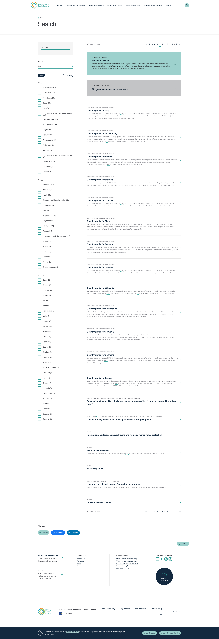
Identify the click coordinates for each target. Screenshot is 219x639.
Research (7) (48, 231)
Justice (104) (48, 190)
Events (79, 566)
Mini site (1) (47, 172)
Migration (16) (48, 221)
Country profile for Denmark (100, 355)
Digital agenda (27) (50, 205)
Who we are (81, 559)
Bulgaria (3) (47, 414)
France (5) (47, 331)
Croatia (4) (47, 383)
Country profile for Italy (98, 110)
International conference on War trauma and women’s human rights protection (124, 435)
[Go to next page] (176, 44)
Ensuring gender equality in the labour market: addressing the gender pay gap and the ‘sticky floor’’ (131, 402)
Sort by (40, 61)
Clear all (69, 75)
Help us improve (164, 579)
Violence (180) (48, 185)
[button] (43, 532)
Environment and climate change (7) (56, 236)
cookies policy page (72, 631)
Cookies (184, 544)
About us (168, 5)
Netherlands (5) (49, 311)
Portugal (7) (47, 290)
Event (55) (47, 103)
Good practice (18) (50, 124)
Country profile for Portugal (100, 244)
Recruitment (81, 561)
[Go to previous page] (149, 44)
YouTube (161, 559)
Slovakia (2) (47, 419)
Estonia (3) (47, 404)
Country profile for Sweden (100, 267)
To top (175, 611)
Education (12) (48, 226)
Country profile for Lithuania (100, 288)
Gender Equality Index (133, 5)
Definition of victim (101, 60)
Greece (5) (47, 321)
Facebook (166, 559)
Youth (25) (46, 210)
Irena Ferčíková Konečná (99, 502)
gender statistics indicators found (110, 89)
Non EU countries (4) (51, 367)
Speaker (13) (47, 135)
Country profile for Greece (99, 378)
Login (160, 614)
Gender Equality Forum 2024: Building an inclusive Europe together (119, 419)
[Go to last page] (179, 44)
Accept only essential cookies (170, 633)
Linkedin (157, 559)
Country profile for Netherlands (102, 309)
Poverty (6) (47, 241)
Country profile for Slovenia (100, 180)
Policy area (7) (48, 145)
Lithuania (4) (47, 373)
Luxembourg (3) (49, 393)
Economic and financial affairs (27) (56, 200)
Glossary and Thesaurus (124, 568)
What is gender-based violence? (126, 561)
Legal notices (125, 609)
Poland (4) (47, 362)
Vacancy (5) (47, 150)
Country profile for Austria (99, 157)
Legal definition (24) (50, 119)
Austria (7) (47, 295)
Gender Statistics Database (153, 5)
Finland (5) (47, 337)
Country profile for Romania (100, 332)
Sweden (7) (47, 285)
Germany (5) (47, 326)
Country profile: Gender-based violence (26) (57, 114)
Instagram (170, 559)
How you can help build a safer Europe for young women (114, 484)
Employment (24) (49, 215)
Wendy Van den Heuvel (98, 450)
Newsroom (60, 5)
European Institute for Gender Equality (40, 5)
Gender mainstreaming (96, 5)
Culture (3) (47, 252)
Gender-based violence (114, 5)
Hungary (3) (47, 398)
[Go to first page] (146, 44)
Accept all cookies (150, 633)
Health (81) (47, 195)
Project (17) (47, 130)
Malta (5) (46, 316)
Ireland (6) (46, 306)
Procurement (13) (49, 140)
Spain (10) (46, 280)
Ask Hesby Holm (95, 469)
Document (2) (48, 167)
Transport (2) (48, 257)
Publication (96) (49, 93)
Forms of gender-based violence (127, 563)
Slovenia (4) (47, 357)
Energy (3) (47, 246)
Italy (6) (45, 301)
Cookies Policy (156, 609)
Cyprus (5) (47, 347)
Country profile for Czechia (100, 200)
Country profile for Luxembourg (102, 133)
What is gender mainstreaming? (126, 559)
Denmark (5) (47, 342)
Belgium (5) (47, 352)
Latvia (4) (46, 378)
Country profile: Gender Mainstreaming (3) (57, 156)
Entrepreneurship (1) (50, 267)
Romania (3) (47, 388)
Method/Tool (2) (49, 161)
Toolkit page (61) (49, 98)
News (79, 563)
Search (187, 5)
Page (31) (46, 108)
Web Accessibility (108, 609)
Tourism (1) (47, 262)
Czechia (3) (47, 409)
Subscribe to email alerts (48, 555)
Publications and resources (76, 5)
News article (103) (49, 88)
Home (41, 17)
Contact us (42, 570)
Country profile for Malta (98, 221)
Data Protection (140, 609)
